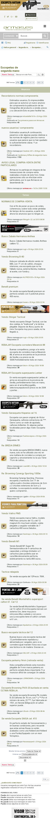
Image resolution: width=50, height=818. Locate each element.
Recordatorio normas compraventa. (20, 95)
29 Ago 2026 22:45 (38, 653)
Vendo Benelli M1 (10, 541)
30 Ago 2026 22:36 (37, 302)
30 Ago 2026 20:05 (35, 337)
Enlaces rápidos (2, 43)
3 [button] (27, 82)
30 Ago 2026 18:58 (36, 365)
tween (25, 302)
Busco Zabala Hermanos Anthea (18, 236)
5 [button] (33, 82)
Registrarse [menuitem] (30, 43)
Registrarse (31, 15)
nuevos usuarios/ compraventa (17, 127)
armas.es (27, 188)
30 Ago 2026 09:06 (37, 497)
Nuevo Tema (7, 74)
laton (25, 365)
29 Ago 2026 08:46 (37, 711)
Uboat (25, 711)
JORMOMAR (28, 678)
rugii (25, 249)
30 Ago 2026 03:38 (39, 582)
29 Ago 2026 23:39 (40, 625)
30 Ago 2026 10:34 (39, 466)
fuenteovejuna (28, 436)
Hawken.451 (28, 151)
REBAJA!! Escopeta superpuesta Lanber (22, 372)
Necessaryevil (28, 742)
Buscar (39, 74)
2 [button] (24, 82)
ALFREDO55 (28, 277)
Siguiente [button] (42, 82)
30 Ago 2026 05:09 (39, 564)
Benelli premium (10, 286)
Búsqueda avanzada (43, 74)
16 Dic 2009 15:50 (40, 188)
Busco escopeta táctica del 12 (17, 632)
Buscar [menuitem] (48, 47)
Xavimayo (27, 534)
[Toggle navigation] (45, 26)
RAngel (26, 219)
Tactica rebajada (10, 571)
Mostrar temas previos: (17, 751)
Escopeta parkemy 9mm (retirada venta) (22, 660)
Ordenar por (17, 754)
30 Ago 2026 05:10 (39, 534)
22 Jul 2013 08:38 (37, 219)
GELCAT (26, 653)
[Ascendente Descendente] (25, 757)
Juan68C (26, 466)
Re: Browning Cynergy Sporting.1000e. (21, 473)
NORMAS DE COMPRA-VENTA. (17, 201)
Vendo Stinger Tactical (13, 317)
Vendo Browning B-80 (13, 256)
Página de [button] (17, 82)
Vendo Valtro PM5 (11, 513)
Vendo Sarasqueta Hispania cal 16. (19, 413)
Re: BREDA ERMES (11, 445)
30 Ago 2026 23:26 (35, 249)
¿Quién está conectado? (11, 783)
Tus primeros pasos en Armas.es (31, 120)
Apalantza (27, 625)
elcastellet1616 (29, 116)
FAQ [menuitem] (9, 43)
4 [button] (30, 82)
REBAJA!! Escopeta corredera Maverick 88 (23, 344)
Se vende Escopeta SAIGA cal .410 (19, 718)
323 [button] (39, 82)
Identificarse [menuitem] (44, 43)
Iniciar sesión (31, 18)
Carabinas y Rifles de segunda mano (32, 155)
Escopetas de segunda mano (10, 69)
